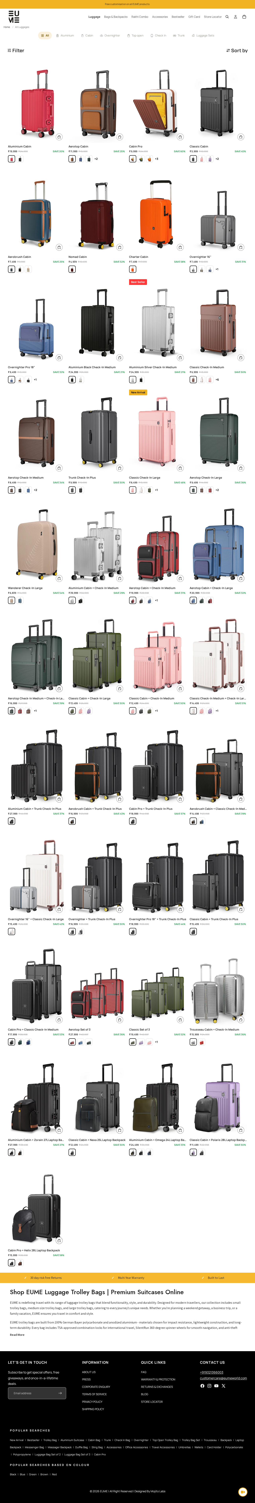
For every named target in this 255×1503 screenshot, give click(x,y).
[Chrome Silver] (80, 931)
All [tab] (47, 35)
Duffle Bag (81, 1447)
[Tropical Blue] (80, 158)
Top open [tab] (137, 35)
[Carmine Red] (72, 269)
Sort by (239, 50)
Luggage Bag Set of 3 (77, 1454)
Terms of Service (94, 1394)
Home (7, 27)
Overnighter (141, 1440)
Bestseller (33, 1440)
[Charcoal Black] (193, 158)
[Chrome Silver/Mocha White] (11, 931)
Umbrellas (184, 1447)
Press (86, 1379)
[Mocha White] (132, 158)
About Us (89, 1372)
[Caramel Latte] (28, 269)
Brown (44, 1474)
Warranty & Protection (158, 1379)
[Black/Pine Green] (132, 1152)
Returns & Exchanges (157, 1387)
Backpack (226, 1440)
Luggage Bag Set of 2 (48, 1454)
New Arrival (17, 1440)
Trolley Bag (50, 1440)
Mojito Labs (158, 1491)
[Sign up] (60, 1393)
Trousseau (210, 1440)
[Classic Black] (28, 379)
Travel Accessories (163, 1447)
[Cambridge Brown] (193, 379)
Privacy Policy (92, 1402)
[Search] (227, 16)
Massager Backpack (60, 1447)
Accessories (114, 1447)
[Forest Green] (141, 158)
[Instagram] (209, 1386)
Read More (17, 1335)
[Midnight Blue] (11, 269)
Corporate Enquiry (96, 1387)
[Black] (72, 379)
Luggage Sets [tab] (205, 35)
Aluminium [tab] (67, 35)
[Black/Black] (20, 158)
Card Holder (214, 1447)
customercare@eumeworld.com (223, 1378)
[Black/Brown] (20, 1152)
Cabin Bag (94, 1440)
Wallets (198, 1447)
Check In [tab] (160, 35)
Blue (22, 1474)
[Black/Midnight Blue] (149, 1152)
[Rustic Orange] (149, 158)
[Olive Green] (201, 269)
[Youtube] (216, 1386)
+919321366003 (211, 1372)
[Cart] (244, 16)
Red (54, 1474)
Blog (144, 1394)
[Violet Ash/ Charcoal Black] (193, 1152)
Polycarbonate (234, 1447)
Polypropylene (22, 1454)
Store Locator (152, 1402)
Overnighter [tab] (112, 35)
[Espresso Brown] (72, 158)
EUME (104, 1491)
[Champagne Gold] (11, 600)
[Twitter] (223, 1386)
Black (13, 1474)
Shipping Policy (93, 1409)
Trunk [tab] (181, 35)
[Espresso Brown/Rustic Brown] (20, 1262)
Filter (18, 50)
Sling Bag (97, 1447)
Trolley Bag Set (191, 1440)
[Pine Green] (88, 158)
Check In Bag (122, 1440)
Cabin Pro (100, 1454)
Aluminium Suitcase (72, 1440)
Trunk (107, 1440)
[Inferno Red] (11, 158)
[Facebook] (202, 1386)
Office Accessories (136, 1447)
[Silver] (80, 379)
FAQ (143, 1372)
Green (33, 1474)
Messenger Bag (34, 1447)
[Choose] (59, 136)
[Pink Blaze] (201, 158)
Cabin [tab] (89, 35)
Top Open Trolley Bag (165, 1440)
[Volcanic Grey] (72, 490)
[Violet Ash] (210, 158)
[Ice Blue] (20, 600)
